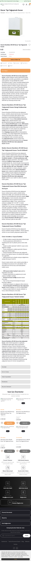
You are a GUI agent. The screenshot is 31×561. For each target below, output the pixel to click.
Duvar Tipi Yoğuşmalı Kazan (12, 10)
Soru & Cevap (5, 372)
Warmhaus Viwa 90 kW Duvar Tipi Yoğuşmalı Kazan (23, 412)
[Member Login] (26, 4)
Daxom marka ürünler (7, 262)
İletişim (15, 544)
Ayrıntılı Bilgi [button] (20, 556)
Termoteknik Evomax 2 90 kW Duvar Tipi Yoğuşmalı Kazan (23, 440)
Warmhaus (18, 409)
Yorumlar (4, 367)
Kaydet (26, 535)
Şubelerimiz (4, 541)
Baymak (2, 409)
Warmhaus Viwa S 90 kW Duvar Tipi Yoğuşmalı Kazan (7, 440)
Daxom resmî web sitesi (11, 357)
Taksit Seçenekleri (6, 377)
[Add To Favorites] (29, 45)
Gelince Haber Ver (15, 59)
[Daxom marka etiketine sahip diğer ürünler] (5, 41)
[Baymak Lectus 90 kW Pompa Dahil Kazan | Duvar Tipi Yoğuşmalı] (8, 403)
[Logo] (10, 4)
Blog (23, 541)
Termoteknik (19, 437)
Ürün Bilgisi (5, 70)
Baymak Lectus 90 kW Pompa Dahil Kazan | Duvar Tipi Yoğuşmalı (7, 413)
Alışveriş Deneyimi (6, 386)
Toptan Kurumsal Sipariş (14, 541)
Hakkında (27, 541)
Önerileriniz (4, 382)
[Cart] (29, 4)
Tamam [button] (15, 559)
